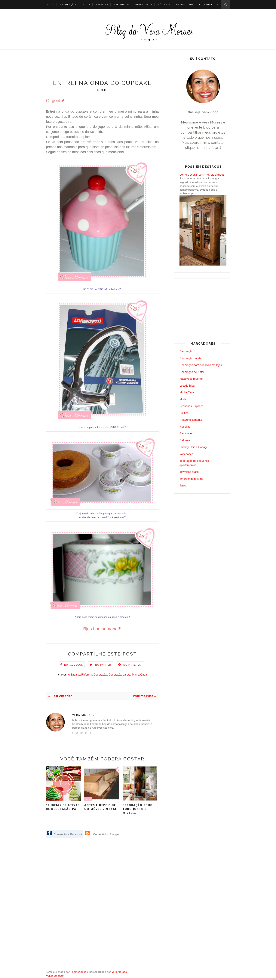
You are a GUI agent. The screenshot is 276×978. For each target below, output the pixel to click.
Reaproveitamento (190, 419)
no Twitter (103, 665)
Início (50, 4)
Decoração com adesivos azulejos (200, 365)
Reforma (184, 440)
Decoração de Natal (191, 371)
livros (182, 485)
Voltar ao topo (54, 975)
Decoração (68, 4)
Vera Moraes (83, 715)
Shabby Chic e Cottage (193, 447)
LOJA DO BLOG (209, 4)
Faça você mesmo (191, 378)
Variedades (122, 4)
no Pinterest (133, 665)
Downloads (143, 4)
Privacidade (185, 4)
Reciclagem (186, 433)
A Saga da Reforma (80, 674)
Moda (86, 4)
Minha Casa (139, 674)
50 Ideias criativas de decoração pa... (63, 807)
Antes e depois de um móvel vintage (100, 807)
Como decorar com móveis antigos (202, 174)
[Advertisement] (114, 65)
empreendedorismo (191, 478)
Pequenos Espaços (191, 406)
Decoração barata (119, 674)
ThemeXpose (78, 971)
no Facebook (73, 665)
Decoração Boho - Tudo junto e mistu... (139, 809)
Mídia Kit (164, 4)
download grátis (189, 471)
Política (184, 413)
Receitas (102, 4)
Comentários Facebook (67, 834)
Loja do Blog (187, 385)
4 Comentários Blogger (104, 834)
